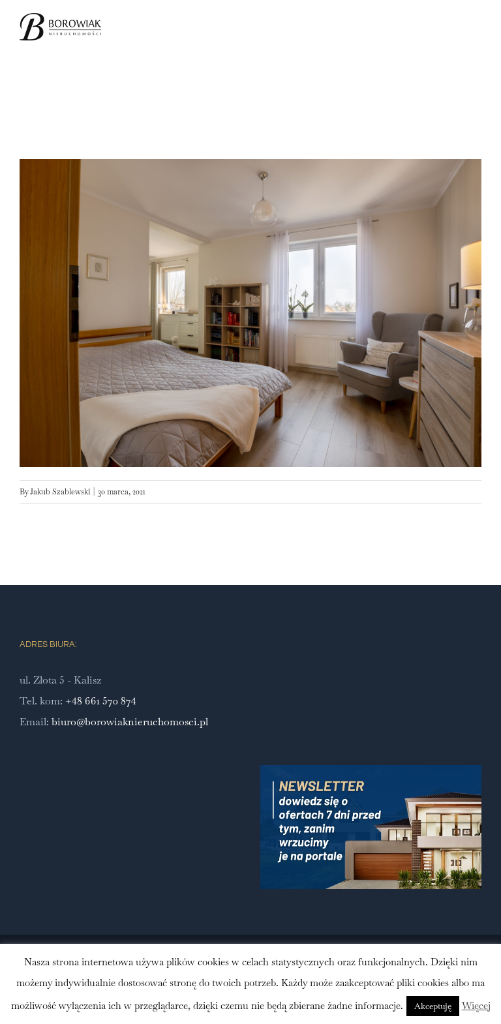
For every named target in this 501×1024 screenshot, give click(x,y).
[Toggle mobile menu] (476, 41)
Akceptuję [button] (432, 1006)
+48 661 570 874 (100, 701)
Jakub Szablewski (60, 492)
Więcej (476, 1005)
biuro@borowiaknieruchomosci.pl (130, 722)
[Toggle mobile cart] (453, 41)
